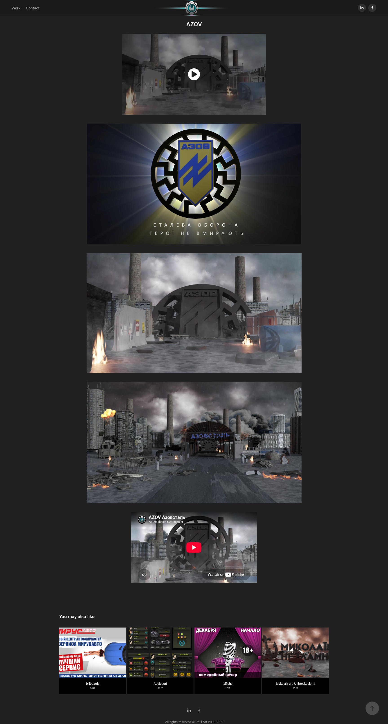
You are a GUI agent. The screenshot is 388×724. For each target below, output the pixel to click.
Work (16, 7)
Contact (33, 7)
